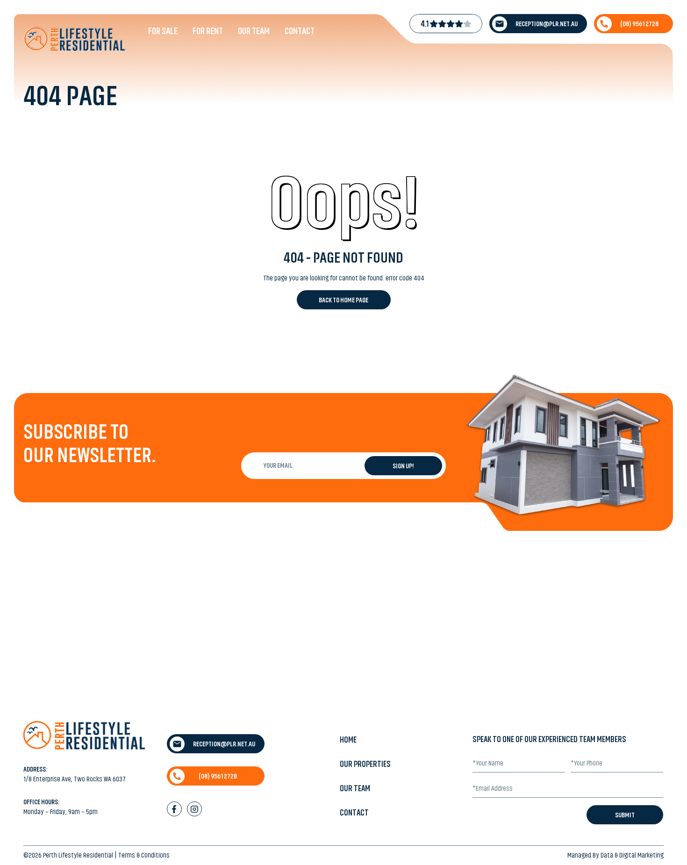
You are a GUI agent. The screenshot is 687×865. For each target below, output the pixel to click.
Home (348, 739)
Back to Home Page (343, 300)
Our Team (254, 31)
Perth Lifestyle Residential (78, 855)
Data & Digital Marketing (632, 855)
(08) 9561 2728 (639, 24)
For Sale (163, 31)
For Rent (208, 31)
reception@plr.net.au (546, 24)
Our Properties (365, 764)
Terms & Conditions (144, 855)
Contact (300, 31)
